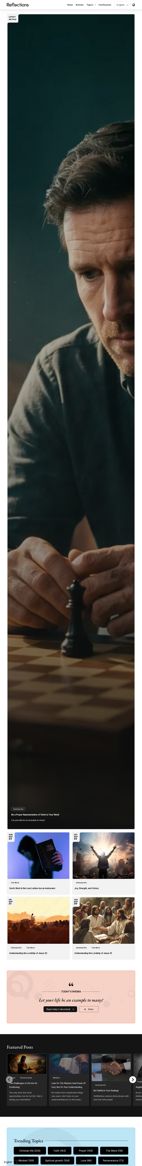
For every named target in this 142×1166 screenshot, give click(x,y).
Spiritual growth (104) (57, 1160)
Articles (79, 5)
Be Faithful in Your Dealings (106, 1090)
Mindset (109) (26, 1160)
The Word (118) (114, 1150)
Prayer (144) (86, 1150)
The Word (15, 883)
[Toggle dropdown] (95, 5)
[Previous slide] (9, 1079)
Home (70, 5)
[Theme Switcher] (133, 5)
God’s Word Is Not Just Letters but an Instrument (32, 888)
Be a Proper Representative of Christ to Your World (35, 814)
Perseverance (26, 1078)
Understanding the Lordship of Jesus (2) (28, 953)
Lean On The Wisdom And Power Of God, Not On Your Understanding (68, 1085)
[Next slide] (132, 1079)
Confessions (105, 5)
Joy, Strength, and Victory (86, 888)
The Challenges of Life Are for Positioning (23, 1085)
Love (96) (86, 1160)
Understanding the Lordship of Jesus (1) (93, 953)
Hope (13, 1078)
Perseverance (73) (113, 1160)
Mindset (56, 1078)
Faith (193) (60, 1150)
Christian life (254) (29, 1150)
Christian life (18, 809)
